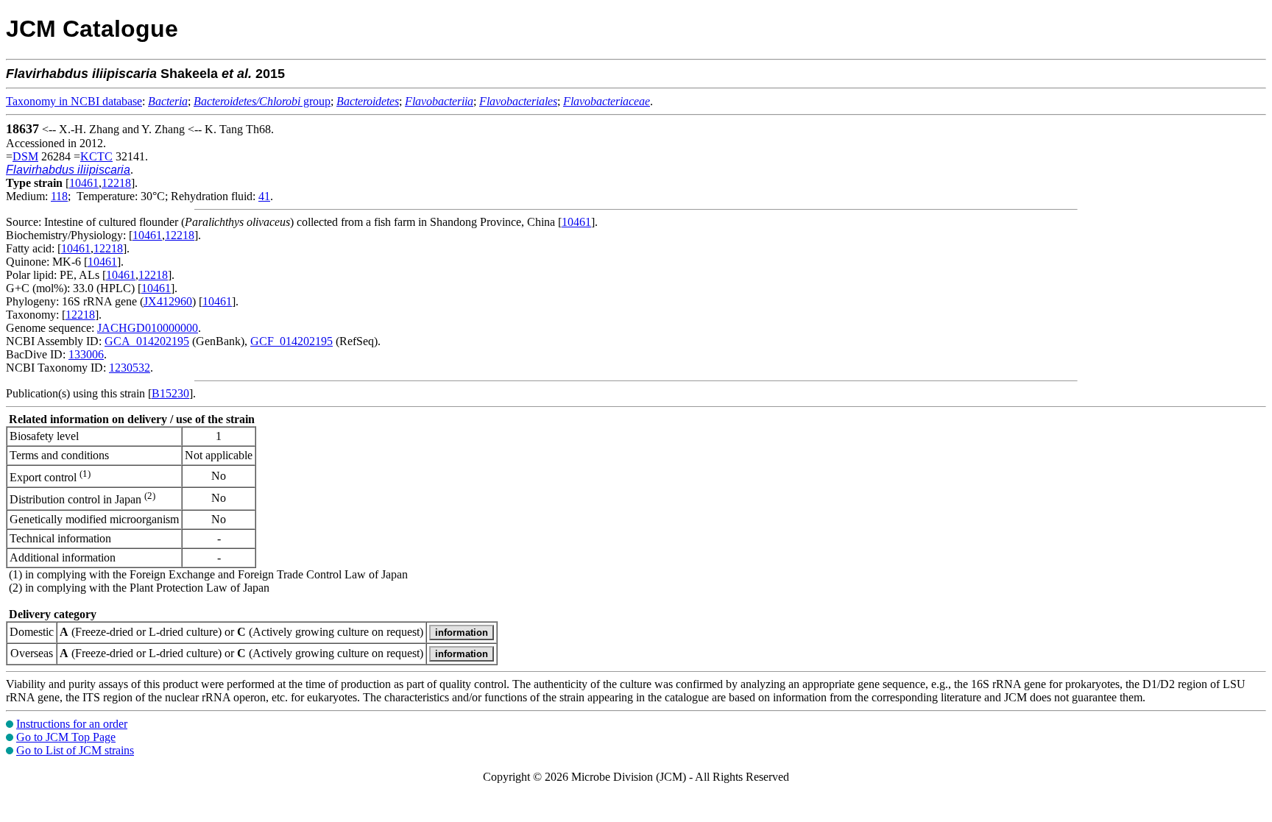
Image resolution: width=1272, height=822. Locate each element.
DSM (25, 156)
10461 (84, 183)
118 (59, 196)
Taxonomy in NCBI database (74, 101)
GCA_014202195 (147, 341)
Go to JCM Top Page (66, 737)
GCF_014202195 (291, 341)
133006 (86, 354)
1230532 (129, 367)
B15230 (170, 393)
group (262, 101)
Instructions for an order (71, 724)
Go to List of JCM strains (75, 750)
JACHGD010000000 (147, 328)
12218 (116, 183)
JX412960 (168, 301)
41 (264, 196)
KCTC (96, 156)
